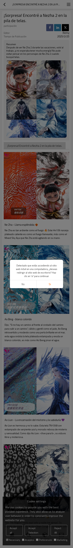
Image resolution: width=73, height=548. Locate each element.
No (23, 284)
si (50, 284)
